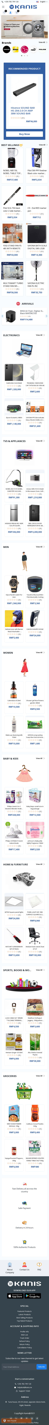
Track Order (24, 1338)
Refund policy (24, 1341)
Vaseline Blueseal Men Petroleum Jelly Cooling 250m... (35, 596)
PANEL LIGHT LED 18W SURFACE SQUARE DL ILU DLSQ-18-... (35, 913)
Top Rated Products (24, 1321)
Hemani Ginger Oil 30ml (14, 1052)
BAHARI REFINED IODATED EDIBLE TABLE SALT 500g (35, 1159)
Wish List (24, 1335)
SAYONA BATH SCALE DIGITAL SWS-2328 (37, 247)
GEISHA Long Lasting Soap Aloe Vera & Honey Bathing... (35, 736)
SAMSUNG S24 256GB (14, 383)
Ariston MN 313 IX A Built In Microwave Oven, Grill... (35, 490)
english (43, 1)
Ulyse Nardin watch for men (14, 596)
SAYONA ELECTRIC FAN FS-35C (36, 284)
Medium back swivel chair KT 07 (35, 948)
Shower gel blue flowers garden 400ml (35, 701)
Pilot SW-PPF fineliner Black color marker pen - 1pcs (37, 172)
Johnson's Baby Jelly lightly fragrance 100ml (35, 842)
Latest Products (24, 1314)
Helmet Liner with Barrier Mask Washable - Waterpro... (14, 630)
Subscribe (41, 1367)
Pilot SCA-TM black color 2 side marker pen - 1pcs (11, 209)
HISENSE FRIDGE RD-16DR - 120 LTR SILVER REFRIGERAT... (14, 524)
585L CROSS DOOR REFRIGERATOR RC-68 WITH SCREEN (35, 524)
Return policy (25, 1344)
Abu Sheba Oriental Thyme (35, 1053)
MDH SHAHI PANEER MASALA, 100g (14, 1125)
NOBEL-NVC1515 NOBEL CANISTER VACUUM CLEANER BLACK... (14, 490)
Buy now (24, 134)
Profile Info (24, 1331)
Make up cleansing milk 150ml (14, 736)
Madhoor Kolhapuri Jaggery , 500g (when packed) (35, 1019)
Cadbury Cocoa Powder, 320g (35, 1125)
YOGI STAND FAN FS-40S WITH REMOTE (12, 247)
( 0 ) (23, 118)
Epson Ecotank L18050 (14, 417)
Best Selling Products (24, 1318)
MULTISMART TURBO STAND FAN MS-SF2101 (13, 284)
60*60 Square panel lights (14, 912)
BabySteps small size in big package (35, 807)
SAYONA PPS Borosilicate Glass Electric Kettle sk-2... (35, 418)
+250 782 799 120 (11, 1)
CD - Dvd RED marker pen (37, 209)
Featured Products (24, 1311)
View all (42, 42)
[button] (4, 27)
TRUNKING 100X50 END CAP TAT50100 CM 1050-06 (35, 384)
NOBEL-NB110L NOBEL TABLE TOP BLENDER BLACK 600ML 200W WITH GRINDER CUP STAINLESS (11, 172)
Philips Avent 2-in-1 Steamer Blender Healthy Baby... (14, 807)
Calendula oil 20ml (14, 700)
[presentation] (2, 316)
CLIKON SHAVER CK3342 (35, 629)
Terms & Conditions (18, 1422)
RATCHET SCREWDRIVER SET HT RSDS (14, 948)
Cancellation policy (24, 1347)
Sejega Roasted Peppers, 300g (14, 1159)
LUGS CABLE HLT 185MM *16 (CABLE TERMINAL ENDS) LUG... (14, 1019)
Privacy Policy (33, 1422)
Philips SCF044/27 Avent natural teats (14, 842)
